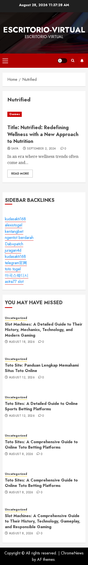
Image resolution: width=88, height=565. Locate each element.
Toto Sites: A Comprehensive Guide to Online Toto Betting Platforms (41, 444)
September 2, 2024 (41, 149)
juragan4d (13, 250)
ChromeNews (72, 553)
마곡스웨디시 (16, 275)
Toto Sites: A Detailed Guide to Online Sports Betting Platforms (41, 406)
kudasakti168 (15, 219)
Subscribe (82, 60)
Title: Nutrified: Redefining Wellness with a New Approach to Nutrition (42, 134)
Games (14, 114)
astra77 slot (14, 281)
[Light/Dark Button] (62, 60)
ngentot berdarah (19, 237)
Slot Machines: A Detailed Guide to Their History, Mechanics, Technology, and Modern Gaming (43, 329)
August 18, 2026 (22, 342)
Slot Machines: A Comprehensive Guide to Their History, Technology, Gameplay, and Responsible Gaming (42, 521)
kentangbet (14, 231)
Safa (14, 149)
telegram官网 (16, 263)
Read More (20, 173)
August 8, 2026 (21, 454)
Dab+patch (14, 244)
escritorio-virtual (44, 29)
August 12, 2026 (22, 378)
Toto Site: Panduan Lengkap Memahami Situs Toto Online (42, 367)
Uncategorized (16, 318)
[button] (5, 60)
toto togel (13, 269)
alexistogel (13, 225)
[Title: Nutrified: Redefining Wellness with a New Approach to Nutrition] (44, 114)
